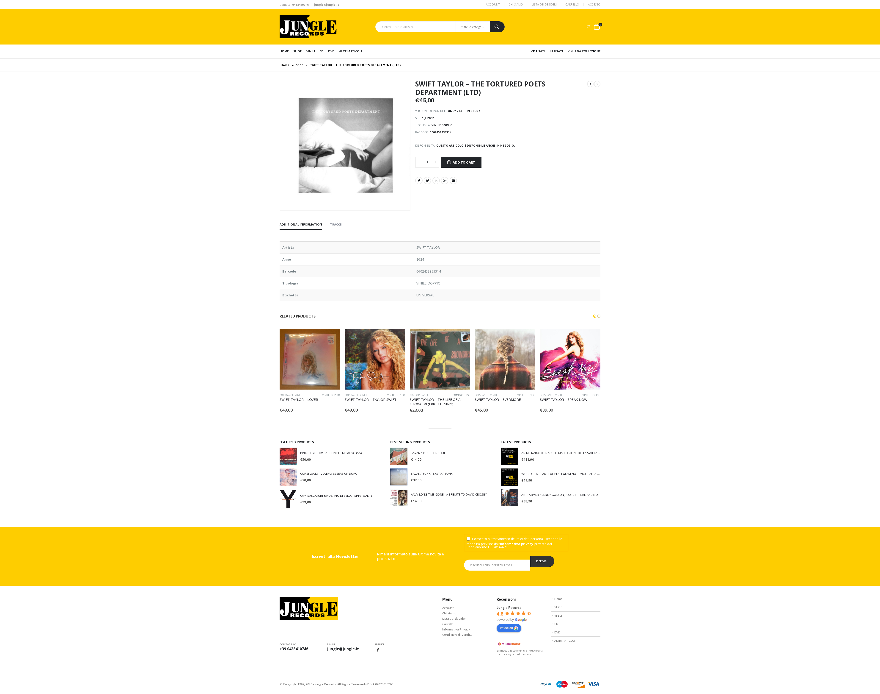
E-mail (453, 180)
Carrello (572, 4)
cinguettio (427, 180)
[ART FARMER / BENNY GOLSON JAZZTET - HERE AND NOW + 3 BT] (509, 497)
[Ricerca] (497, 26)
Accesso (594, 4)
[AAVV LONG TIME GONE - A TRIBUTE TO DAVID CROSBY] (398, 497)
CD (321, 51)
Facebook (419, 180)
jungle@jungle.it (343, 648)
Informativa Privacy (456, 629)
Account (493, 4)
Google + (444, 180)
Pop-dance (287, 395)
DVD (331, 51)
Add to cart (464, 162)
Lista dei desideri (544, 4)
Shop (300, 65)
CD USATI (538, 51)
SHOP (297, 51)
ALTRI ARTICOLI (350, 51)
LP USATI (556, 51)
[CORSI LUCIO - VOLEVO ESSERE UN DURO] (288, 477)
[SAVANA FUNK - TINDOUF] (398, 456)
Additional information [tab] (301, 224)
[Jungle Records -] (308, 26)
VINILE (298, 395)
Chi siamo (516, 4)
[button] (595, 316)
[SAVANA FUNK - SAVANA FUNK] (398, 476)
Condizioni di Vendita (457, 635)
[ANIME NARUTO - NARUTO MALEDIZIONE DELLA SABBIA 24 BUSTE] (509, 456)
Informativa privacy (517, 544)
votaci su (506, 627)
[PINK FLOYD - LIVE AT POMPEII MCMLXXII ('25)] (288, 456)
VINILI (310, 51)
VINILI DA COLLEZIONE (584, 51)
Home (284, 51)
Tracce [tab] (335, 224)
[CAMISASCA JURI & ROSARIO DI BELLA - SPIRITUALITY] (288, 499)
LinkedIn (436, 180)
